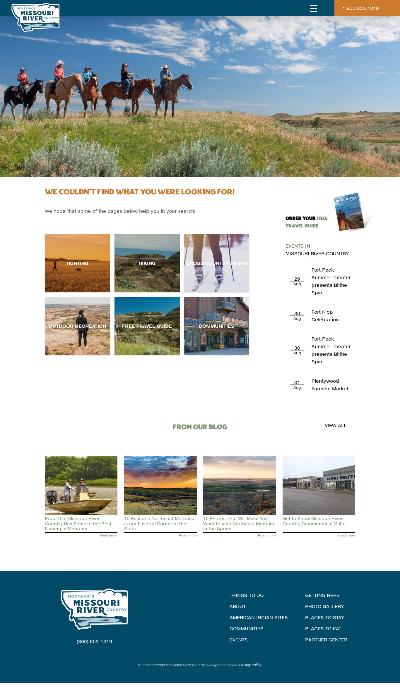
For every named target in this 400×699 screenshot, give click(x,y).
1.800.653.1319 (360, 8)
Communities (216, 326)
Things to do (247, 595)
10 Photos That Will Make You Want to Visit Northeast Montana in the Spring (239, 523)
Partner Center (326, 639)
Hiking (147, 263)
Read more (108, 535)
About (238, 606)
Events (239, 639)
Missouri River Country (317, 249)
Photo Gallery (324, 606)
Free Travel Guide (147, 326)
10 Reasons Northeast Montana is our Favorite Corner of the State (159, 523)
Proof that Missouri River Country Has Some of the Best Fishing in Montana (78, 523)
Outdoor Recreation (77, 326)
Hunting (77, 263)
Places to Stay (324, 617)
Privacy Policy (250, 665)
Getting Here (322, 595)
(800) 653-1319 (94, 641)
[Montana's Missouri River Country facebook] (87, 652)
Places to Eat (323, 628)
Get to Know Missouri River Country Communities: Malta (314, 521)
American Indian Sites (259, 617)
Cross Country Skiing (216, 263)
